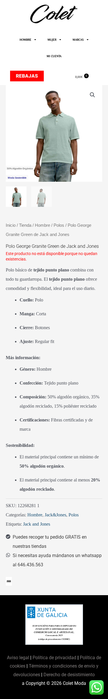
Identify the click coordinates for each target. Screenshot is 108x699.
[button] (92, 95)
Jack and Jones (36, 524)
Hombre (42, 225)
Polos (59, 225)
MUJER (52, 39)
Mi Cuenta (54, 56)
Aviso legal (18, 657)
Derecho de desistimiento (69, 674)
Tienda (25, 225)
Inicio (11, 225)
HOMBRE (25, 39)
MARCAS (78, 39)
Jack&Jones (55, 514)
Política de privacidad (54, 657)
